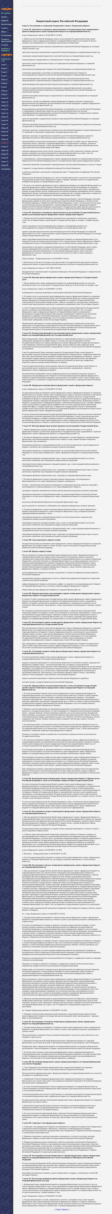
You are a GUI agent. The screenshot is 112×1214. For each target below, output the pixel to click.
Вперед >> (66, 1209)
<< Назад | (58, 1209)
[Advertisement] (62, 12)
